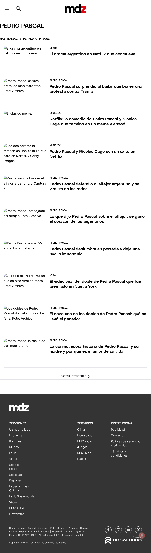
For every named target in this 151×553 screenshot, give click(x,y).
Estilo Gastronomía (21, 496)
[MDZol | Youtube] (128, 530)
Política (13, 469)
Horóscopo (84, 435)
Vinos (13, 459)
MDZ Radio (84, 441)
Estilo (12, 453)
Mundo (14, 447)
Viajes (13, 502)
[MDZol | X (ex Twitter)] (138, 530)
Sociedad (15, 475)
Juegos (82, 447)
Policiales (15, 441)
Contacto (117, 435)
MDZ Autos (16, 508)
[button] (7, 8)
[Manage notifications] (142, 535)
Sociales (14, 465)
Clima (81, 429)
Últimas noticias (19, 429)
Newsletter (16, 514)
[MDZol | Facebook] (108, 530)
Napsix (82, 459)
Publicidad (118, 429)
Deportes (15, 480)
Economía (16, 435)
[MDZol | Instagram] (118, 530)
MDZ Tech (84, 453)
